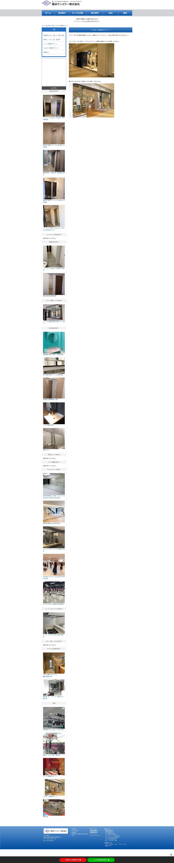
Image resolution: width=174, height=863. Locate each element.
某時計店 (46, 52)
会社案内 (74, 829)
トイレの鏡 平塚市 (48, 425)
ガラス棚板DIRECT (53, 462)
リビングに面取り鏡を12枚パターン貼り (54, 322)
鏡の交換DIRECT (54, 328)
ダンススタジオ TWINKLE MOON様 (53, 604)
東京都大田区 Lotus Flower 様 (51, 523)
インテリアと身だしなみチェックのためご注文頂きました (54, 229)
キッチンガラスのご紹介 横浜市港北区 (53, 635)
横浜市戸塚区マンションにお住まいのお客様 (54, 146)
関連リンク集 (93, 829)
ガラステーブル (122, 844)
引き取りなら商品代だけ (72, 860)
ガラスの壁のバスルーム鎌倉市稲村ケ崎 (50, 675)
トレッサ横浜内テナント (50, 43)
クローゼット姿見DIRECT (53, 234)
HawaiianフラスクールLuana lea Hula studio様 (54, 577)
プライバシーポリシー (95, 835)
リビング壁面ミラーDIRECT (54, 300)
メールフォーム (78, 21)
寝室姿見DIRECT (54, 242)
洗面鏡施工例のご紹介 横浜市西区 (53, 354)
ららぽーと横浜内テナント (51, 48)
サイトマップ (93, 834)
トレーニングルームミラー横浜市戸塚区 (54, 550)
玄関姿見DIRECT (54, 91)
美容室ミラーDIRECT (54, 454)
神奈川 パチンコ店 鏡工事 (52, 39)
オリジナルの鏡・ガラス (111, 844)
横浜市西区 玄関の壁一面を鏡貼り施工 (54, 173)
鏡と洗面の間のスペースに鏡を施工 (53, 374)
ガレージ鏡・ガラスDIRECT (54, 641)
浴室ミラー (46, 450)
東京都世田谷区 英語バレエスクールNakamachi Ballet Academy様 (54, 496)
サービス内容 (75, 830)
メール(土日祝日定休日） (100, 860)
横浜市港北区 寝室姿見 (49, 296)
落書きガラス (108, 845)
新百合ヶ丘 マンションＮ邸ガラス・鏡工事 (54, 697)
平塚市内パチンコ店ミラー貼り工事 (54, 35)
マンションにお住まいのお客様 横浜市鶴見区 (54, 118)
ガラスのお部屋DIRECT (54, 648)
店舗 (53, 29)
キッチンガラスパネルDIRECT (54, 609)
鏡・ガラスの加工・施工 (111, 840)
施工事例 (53, 88)
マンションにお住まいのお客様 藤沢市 (54, 269)
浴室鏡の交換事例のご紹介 (50, 399)
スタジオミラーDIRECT (54, 469)
